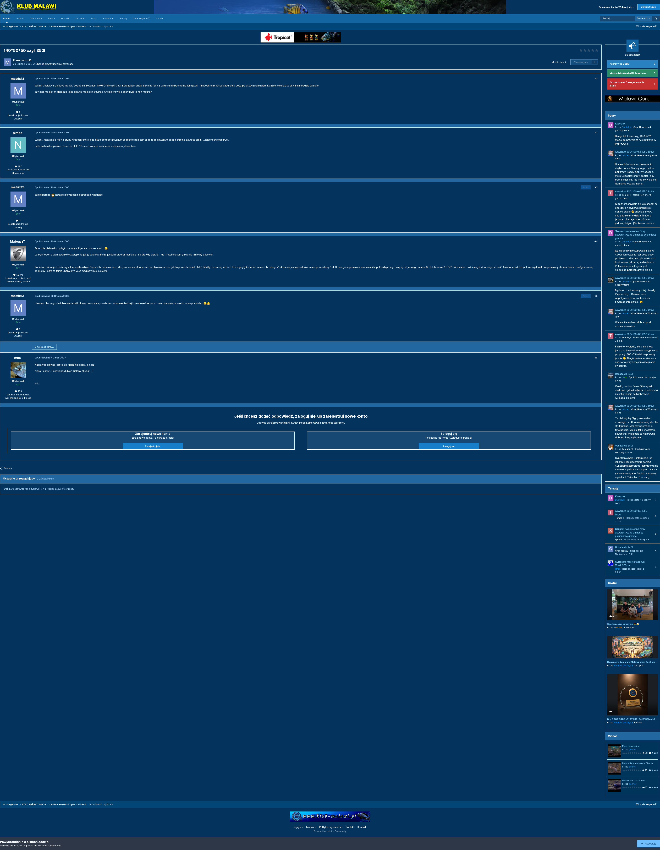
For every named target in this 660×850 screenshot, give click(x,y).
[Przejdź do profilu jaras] (610, 563)
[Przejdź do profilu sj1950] (610, 530)
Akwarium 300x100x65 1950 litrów (634, 151)
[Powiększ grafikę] (53, 194)
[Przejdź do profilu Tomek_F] (610, 193)
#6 (596, 357)
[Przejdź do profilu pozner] (610, 153)
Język (298, 827)
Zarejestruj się (648, 7)
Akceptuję (650, 843)
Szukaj (123, 18)
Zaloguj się (449, 446)
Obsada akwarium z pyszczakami (54, 63)
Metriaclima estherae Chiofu (637, 763)
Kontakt (65, 18)
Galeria (20, 18)
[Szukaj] (656, 18)
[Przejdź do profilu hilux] (610, 375)
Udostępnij (560, 62)
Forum (6, 18)
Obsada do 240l (624, 374)
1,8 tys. (19, 274)
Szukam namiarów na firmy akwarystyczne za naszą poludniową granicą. (635, 235)
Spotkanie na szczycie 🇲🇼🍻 (623, 624)
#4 (596, 241)
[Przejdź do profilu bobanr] (610, 279)
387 (19, 166)
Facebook (108, 18)
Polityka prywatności (331, 827)
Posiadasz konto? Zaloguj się (615, 7)
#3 (596, 187)
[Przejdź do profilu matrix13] (7, 62)
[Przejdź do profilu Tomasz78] (610, 447)
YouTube (80, 18)
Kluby (94, 18)
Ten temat (642, 18)
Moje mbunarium (631, 746)
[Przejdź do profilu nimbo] (18, 145)
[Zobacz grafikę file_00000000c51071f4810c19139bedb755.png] (632, 694)
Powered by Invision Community (330, 831)
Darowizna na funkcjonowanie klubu (626, 84)
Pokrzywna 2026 (619, 63)
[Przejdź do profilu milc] (18, 370)
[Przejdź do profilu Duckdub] (610, 125)
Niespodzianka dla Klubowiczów (628, 73)
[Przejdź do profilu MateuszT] (18, 253)
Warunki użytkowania (49, 845)
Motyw (310, 827)
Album (51, 18)
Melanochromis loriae (633, 780)
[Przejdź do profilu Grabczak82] (610, 549)
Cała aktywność (141, 18)
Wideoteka (36, 18)
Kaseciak (620, 123)
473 (19, 391)
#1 (596, 78)
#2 (596, 132)
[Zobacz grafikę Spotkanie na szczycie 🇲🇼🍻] (632, 604)
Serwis (159, 18)
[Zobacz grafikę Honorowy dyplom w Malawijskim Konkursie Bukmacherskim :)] (632, 647)
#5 (596, 296)
